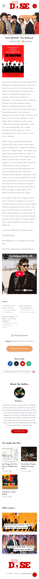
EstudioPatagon (26, 573)
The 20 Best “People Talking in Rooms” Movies (28, 466)
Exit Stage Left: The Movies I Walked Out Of (9, 466)
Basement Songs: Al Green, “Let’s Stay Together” (10, 319)
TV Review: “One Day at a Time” (8, 307)
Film (15, 336)
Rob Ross (30, 341)
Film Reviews (23, 336)
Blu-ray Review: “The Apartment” (26, 307)
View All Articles (19, 431)
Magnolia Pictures (19, 341)
